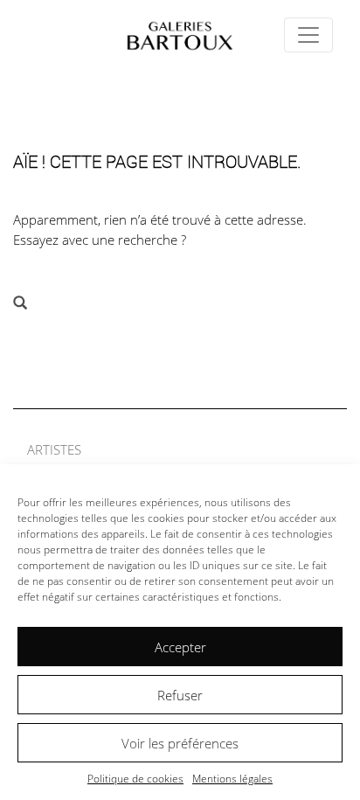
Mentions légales (232, 778)
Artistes (54, 449)
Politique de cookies (135, 778)
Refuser (180, 695)
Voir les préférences (180, 743)
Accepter (180, 647)
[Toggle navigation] (308, 34)
